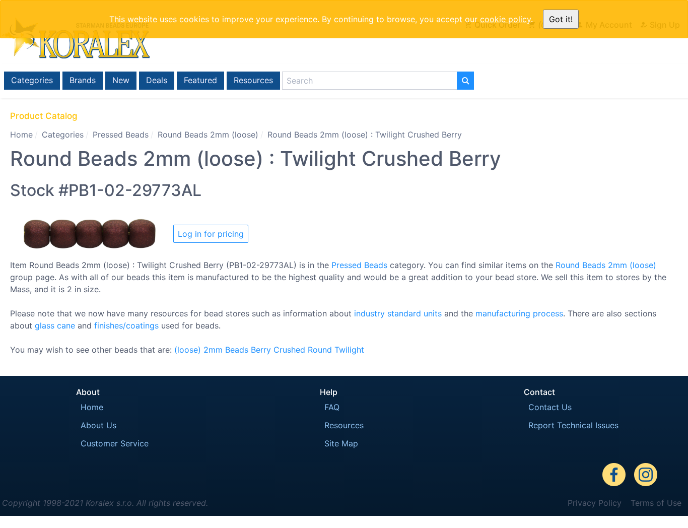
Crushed (289, 350)
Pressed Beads (121, 134)
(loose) (187, 350)
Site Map (341, 443)
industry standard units (398, 313)
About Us (98, 425)
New (120, 80)
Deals (156, 80)
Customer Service (115, 443)
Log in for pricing (211, 234)
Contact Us (550, 407)
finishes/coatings (126, 325)
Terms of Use (656, 503)
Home (21, 134)
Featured (200, 80)
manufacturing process (519, 313)
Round (320, 350)
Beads (236, 350)
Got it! (561, 19)
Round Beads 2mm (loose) (208, 134)
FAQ (331, 407)
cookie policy (505, 19)
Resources (253, 80)
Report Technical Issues (573, 425)
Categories (32, 80)
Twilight (349, 350)
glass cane (55, 325)
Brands (83, 80)
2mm (213, 350)
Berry (261, 350)
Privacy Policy (595, 503)
